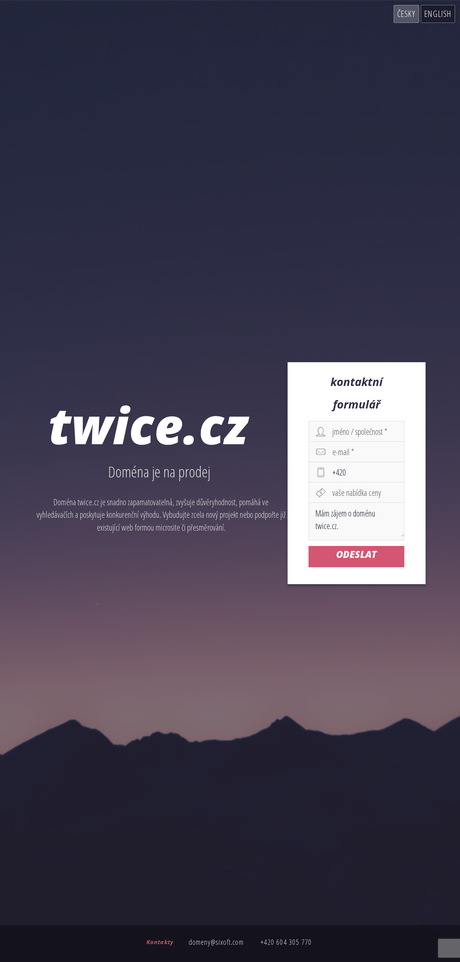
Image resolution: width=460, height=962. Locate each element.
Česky (406, 13)
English (438, 13)
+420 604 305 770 (286, 942)
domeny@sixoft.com (216, 942)
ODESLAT (356, 554)
